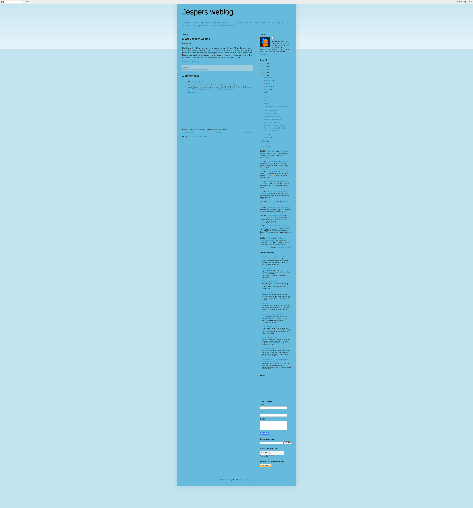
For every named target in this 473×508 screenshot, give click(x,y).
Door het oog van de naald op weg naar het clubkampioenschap (275, 360)
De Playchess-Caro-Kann (272, 119)
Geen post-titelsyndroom (272, 122)
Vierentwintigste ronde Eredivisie (275, 128)
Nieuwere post (188, 133)
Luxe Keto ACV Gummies (275, 216)
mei (265, 98)
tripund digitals (271, 151)
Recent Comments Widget (283, 247)
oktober (266, 83)
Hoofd (276, 38)
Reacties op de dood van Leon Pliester (275, 257)
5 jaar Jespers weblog (271, 111)
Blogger (250, 480)
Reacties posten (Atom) (200, 136)
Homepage (218, 133)
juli (265, 92)
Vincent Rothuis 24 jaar (269, 326)
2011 (264, 141)
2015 (264, 66)
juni (265, 95)
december (267, 78)
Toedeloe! (265, 304)
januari (266, 137)
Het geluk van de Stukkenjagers (274, 125)
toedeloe (285, 151)
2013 (264, 72)
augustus (267, 89)
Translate (276, 456)
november (267, 80)
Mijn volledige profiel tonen (269, 54)
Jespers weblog (207, 12)
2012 (264, 75)
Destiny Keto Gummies (274, 192)
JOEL (268, 238)
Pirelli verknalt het (268, 348)
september (267, 86)
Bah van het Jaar (267, 292)
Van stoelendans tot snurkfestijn (272, 315)
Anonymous (271, 181)
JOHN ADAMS (272, 202)
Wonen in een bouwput (271, 131)
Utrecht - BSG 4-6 (267, 268)
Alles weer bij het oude (271, 113)
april (265, 101)
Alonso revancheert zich (270, 337)
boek (189, 69)
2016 (264, 63)
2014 (264, 69)
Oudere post (248, 133)
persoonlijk (205, 69)
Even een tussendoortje (270, 281)
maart (266, 103)
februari (266, 134)
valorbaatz (270, 226)
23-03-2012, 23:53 (198, 82)
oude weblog (216, 50)
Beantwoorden (193, 92)
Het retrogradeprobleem (272, 116)
